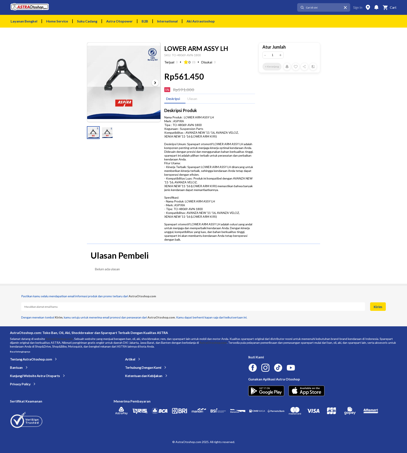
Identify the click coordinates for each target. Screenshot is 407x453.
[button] (93, 132)
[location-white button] (368, 7)
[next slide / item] (155, 82)
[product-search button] (302, 7)
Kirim (378, 307)
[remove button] (345, 7)
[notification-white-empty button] (376, 7)
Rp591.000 (183, 89)
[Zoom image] (124, 82)
